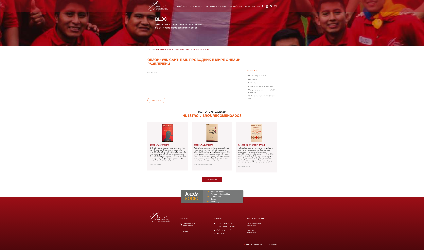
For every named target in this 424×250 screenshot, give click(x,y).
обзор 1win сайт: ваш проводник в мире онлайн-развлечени (182, 50)
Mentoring (220, 233)
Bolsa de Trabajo (223, 230)
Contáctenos (272, 244)
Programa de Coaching (226, 227)
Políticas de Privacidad (254, 244)
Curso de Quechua (224, 223)
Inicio (151, 50)
